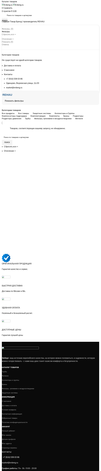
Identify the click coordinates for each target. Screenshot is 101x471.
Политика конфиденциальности (14, 422)
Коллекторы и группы (10, 380)
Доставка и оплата (12, 66)
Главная (6, 22)
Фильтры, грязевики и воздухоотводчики (18, 389)
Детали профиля (9, 439)
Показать (7, 42)
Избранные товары (9, 418)
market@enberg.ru (14, 88)
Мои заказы (6, 435)
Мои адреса (7, 443)
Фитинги (5, 376)
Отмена (5, 45)
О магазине (9, 70)
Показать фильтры (14, 101)
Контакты (8, 74)
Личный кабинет (8, 431)
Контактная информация (12, 414)
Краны (4, 384)
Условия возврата (9, 410)
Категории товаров (11, 110)
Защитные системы (10, 393)
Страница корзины (9, 448)
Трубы (4, 372)
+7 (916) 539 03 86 (14, 79)
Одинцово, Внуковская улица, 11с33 (22, 83)
